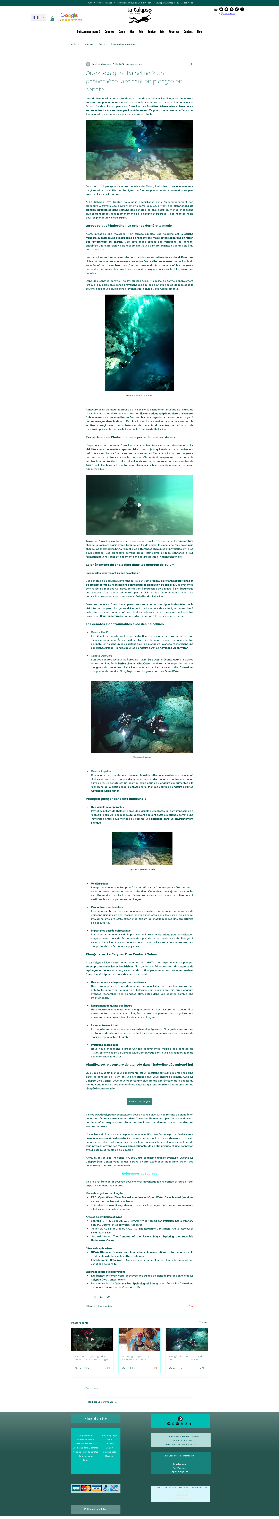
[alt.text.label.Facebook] (190, 1423)
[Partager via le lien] (108, 1297)
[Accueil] (180, 1418)
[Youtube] (168, 1423)
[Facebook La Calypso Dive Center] (242, 9)
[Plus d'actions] (191, 64)
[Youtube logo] (221, 9)
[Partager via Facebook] (87, 1297)
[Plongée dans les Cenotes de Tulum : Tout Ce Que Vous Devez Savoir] (187, 1339)
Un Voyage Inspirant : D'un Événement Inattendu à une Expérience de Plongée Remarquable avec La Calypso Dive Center (138, 1358)
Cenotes (89, 44)
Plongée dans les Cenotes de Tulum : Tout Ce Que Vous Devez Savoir (186, 1358)
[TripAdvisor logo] (226, 9)
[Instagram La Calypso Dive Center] (237, 9)
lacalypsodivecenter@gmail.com (180, 1455)
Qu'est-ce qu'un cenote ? (85, 1443)
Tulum (102, 44)
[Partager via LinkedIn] (101, 1297)
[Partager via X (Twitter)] (94, 1297)
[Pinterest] (181, 1423)
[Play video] (139, 150)
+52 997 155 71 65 (184, 2)
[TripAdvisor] (177, 1423)
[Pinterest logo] (232, 9)
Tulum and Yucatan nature (123, 44)
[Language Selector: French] (38, 17)
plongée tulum (181, 1491)
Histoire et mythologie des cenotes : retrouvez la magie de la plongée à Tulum (91, 1358)
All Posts (75, 44)
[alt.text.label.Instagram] (186, 1423)
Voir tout (203, 1322)
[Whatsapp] (173, 1423)
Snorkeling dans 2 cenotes (85, 1447)
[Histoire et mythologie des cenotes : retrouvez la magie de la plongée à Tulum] (92, 1339)
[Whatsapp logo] (216, 9)
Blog (85, 1460)
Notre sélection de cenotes (85, 1452)
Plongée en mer (85, 1456)
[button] (52, 18)
